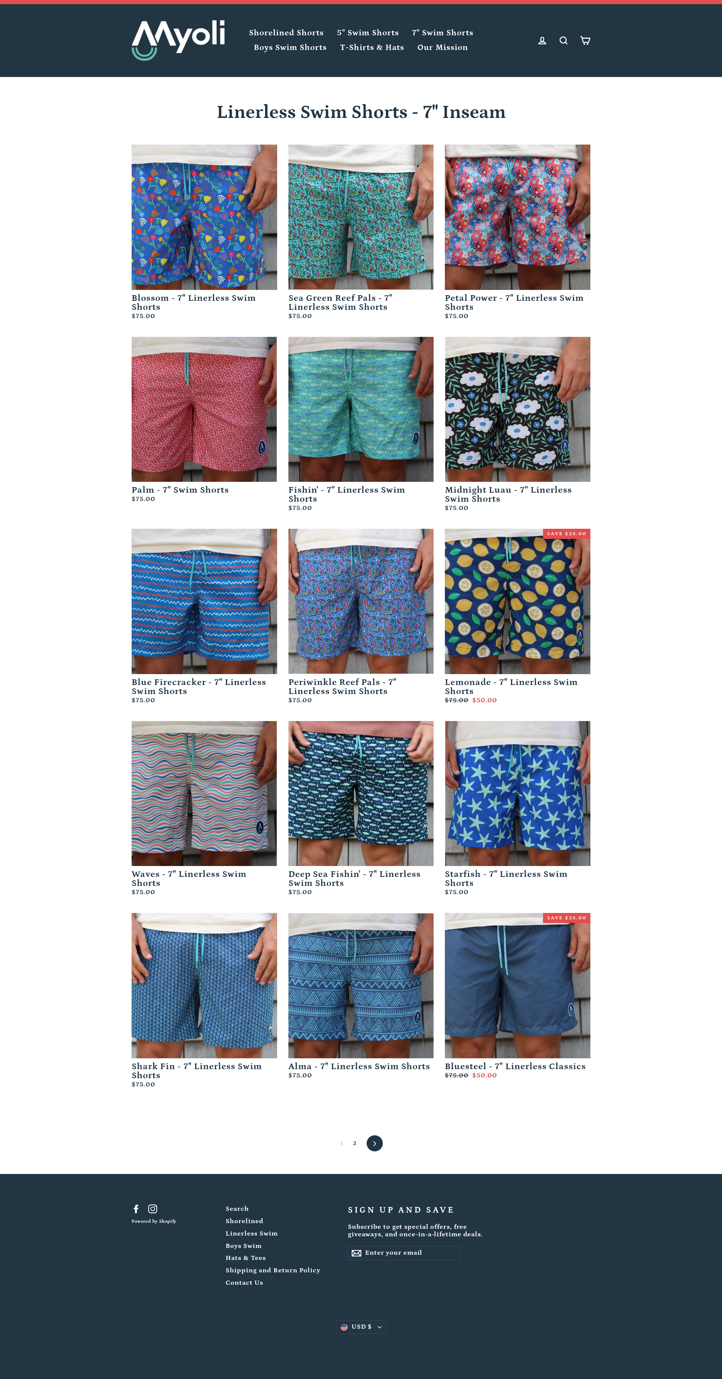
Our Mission (442, 47)
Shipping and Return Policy (273, 1270)
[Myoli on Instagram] (152, 1208)
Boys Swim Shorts (290, 47)
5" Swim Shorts (368, 33)
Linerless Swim (252, 1233)
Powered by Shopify (154, 1221)
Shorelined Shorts (286, 33)
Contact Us (244, 1283)
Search (237, 1209)
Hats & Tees (246, 1258)
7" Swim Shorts (442, 33)
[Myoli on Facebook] (136, 1208)
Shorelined (245, 1221)
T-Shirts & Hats (372, 47)
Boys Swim (244, 1246)
